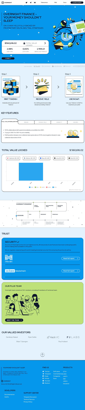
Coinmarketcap (58, 374)
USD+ (65, 374)
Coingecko (56, 376)
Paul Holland (62, 341)
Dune (55, 378)
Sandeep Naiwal (12, 337)
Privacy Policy (28, 402)
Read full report (68, 258)
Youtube (47, 381)
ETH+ (65, 371)
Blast (71, 158)
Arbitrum (28, 158)
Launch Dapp (77, 2)
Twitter (47, 371)
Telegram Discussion (30, 397)
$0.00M (17, 158)
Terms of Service (29, 399)
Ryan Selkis (32, 337)
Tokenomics (44, 2)
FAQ (55, 2)
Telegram (48, 374)
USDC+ (65, 381)
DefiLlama (56, 371)
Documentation (10, 394)
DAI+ (64, 379)
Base (43, 158)
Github (47, 378)
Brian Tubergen (22, 341)
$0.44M (47, 158)
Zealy (46, 376)
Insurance (66, 383)
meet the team (13, 320)
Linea (57, 158)
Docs (64, 2)
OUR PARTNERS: (23, 66)
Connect (8, 58)
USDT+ (65, 376)
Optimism (11, 158)
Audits (7, 397)
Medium (47, 383)
